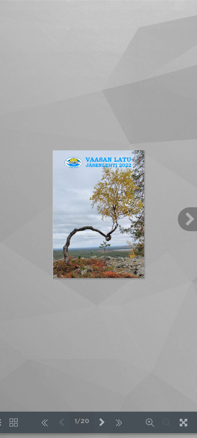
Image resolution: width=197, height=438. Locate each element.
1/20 (82, 421)
